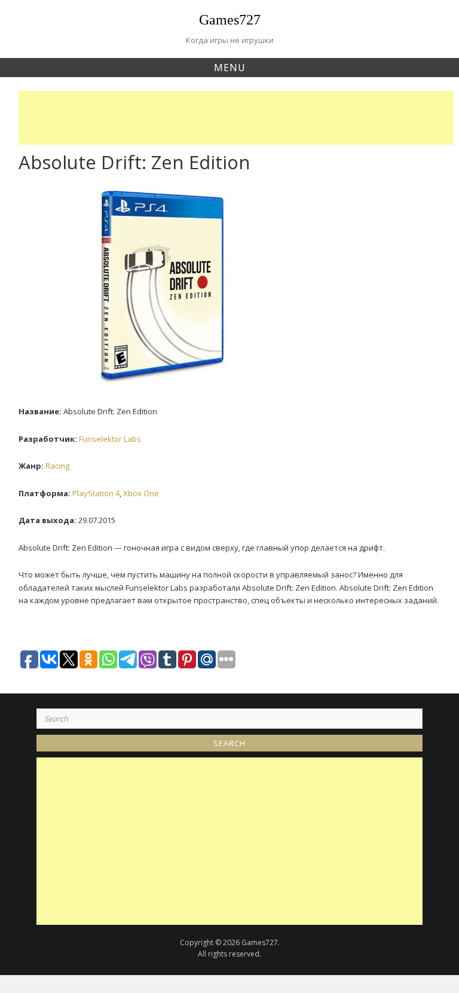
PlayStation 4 (96, 493)
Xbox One (141, 493)
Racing (57, 465)
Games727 (230, 20)
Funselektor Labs (110, 438)
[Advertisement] (239, 118)
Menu (230, 67)
